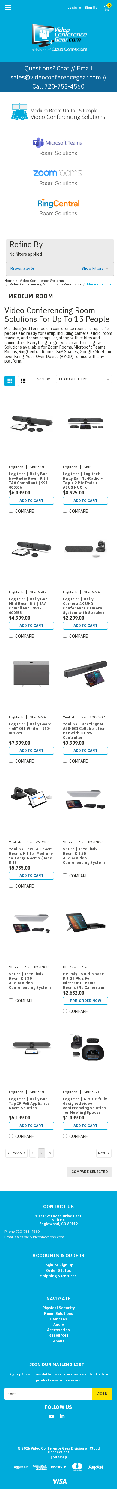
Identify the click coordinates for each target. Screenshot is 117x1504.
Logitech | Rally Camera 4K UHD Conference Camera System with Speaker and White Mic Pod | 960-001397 (84, 606)
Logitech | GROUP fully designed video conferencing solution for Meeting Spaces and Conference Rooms (85, 1106)
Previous (18, 1153)
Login (72, 7)
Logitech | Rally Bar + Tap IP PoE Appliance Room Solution (30, 1103)
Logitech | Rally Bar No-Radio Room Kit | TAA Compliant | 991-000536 (29, 481)
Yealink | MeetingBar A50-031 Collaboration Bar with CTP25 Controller (84, 731)
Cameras (58, 1319)
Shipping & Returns (58, 1276)
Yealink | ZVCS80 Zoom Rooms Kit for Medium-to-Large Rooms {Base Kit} (31, 856)
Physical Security (58, 1308)
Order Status (58, 1270)
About (58, 1341)
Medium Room (99, 284)
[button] (60, 269)
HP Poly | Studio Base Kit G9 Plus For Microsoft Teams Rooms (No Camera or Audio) (84, 981)
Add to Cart (32, 500)
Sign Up (91, 7)
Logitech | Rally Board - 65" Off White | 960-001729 (30, 728)
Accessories (58, 1330)
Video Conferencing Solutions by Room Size (46, 284)
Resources (59, 1335)
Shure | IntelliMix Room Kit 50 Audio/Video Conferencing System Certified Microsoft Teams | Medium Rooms (84, 856)
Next (102, 1153)
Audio (58, 1324)
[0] (102, 7)
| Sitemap (58, 1457)
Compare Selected (89, 1171)
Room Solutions (58, 1314)
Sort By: (44, 378)
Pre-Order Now (85, 1000)
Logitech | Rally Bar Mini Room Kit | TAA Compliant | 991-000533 (28, 606)
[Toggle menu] (8, 10)
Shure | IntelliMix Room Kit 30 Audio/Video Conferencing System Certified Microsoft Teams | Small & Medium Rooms (30, 981)
